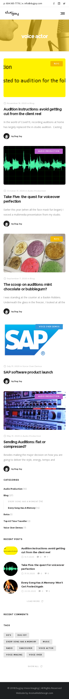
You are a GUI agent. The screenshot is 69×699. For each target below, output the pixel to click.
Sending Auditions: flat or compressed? (24, 444)
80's (8, 635)
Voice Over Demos (13, 527)
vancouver (25, 648)
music (46, 642)
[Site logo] (12, 13)
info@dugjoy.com (33, 3)
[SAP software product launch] (34, 340)
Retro (7, 514)
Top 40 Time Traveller (15, 521)
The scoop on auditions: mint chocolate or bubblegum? (28, 286)
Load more (33, 601)
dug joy (22, 635)
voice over (35, 655)
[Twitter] (64, 3)
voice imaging (14, 655)
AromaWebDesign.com (41, 693)
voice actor (46, 648)
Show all (33, 666)
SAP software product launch (28, 372)
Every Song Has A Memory (21, 508)
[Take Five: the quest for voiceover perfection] (34, 165)
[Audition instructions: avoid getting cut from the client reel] (34, 77)
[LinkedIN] (59, 3)
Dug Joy (16, 136)
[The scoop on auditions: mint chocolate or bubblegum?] (34, 253)
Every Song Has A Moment (23, 501)
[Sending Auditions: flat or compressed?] (34, 410)
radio (9, 648)
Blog (6, 495)
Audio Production (13, 489)
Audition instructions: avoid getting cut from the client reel (33, 111)
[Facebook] (53, 3)
